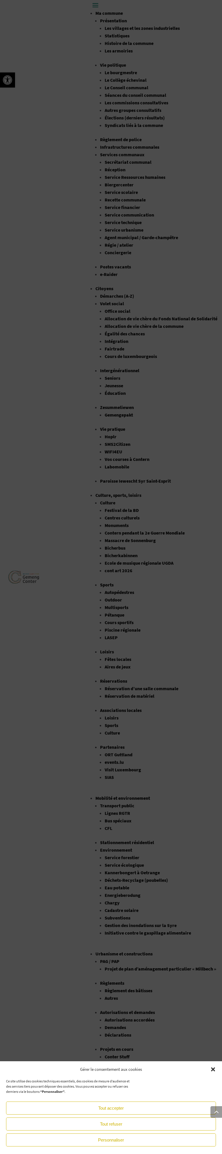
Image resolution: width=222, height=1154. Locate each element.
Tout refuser (111, 1124)
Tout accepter (111, 1108)
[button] (213, 1069)
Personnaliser (111, 1139)
